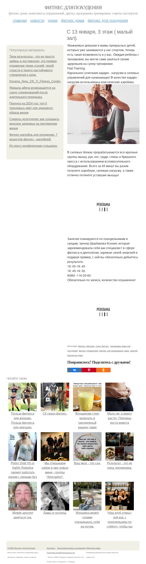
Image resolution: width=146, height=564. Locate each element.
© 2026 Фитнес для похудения (21, 548)
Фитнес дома (72, 20)
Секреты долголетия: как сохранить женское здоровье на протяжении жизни (34, 123)
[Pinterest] (89, 370)
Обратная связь (93, 548)
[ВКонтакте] (74, 370)
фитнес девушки (86, 346)
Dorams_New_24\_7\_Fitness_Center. (35, 81)
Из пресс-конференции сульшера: (33, 145)
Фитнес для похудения (73, 7)
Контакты (51, 548)
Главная (20, 20)
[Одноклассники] (103, 370)
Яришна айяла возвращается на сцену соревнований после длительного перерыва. (32, 92)
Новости (37, 20)
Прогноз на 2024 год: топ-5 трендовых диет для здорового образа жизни (31, 108)
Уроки (53, 20)
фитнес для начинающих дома (114, 350)
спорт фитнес (102, 346)
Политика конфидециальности (61, 552)
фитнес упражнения (88, 350)
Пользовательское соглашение (71, 548)
